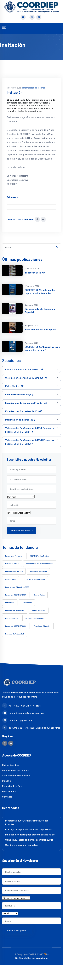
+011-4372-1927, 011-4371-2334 (25, 705)
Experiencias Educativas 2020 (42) (23, 411)
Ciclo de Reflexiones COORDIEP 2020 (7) (26, 377)
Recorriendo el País (12, 786)
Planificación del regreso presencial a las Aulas (30, 834)
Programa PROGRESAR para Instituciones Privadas (26, 822)
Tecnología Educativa (42, 626)
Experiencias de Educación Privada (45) (26, 402)
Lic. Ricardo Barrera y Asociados (31, 958)
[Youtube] (10, 743)
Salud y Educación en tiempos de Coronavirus (29, 839)
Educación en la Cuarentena (34, 579)
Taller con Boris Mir (35, 272)
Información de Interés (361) (20, 419)
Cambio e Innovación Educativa (21, 844)
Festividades (27, 603)
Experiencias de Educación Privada (39, 564)
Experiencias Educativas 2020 (17, 587)
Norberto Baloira (11, 618)
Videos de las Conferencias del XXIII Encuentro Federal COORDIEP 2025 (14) (30, 442)
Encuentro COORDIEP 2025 (15, 595)
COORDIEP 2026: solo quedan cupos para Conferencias (40, 291)
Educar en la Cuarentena (14, 610)
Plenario (6, 780)
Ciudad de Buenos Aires (34, 618)
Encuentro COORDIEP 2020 (15, 626)
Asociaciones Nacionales (15, 770)
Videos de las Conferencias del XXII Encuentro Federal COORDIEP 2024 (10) (29, 430)
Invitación (14, 92)
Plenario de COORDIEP (14, 571)
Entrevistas (9, 603)
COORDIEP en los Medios (39, 556)
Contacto (7, 796)
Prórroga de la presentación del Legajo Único (28, 829)
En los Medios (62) (14, 386)
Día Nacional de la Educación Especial (40, 310)
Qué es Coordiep (10, 764)
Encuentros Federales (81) (19, 394)
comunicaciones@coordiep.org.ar (27, 713)
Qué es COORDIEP (38, 610)
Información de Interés (33, 87)
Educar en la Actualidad (14, 634)
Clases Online (39, 595)
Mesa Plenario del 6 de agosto (40, 329)
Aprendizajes (10, 579)
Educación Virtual (12, 564)
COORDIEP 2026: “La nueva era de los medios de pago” (42, 348)
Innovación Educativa (38, 571)
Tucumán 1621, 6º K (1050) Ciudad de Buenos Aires (34, 727)
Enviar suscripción (20, 530)
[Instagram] (4, 743)
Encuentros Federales (13, 556)
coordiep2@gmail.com (21, 720)
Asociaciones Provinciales (16, 775)
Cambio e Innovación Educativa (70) (24, 369)
